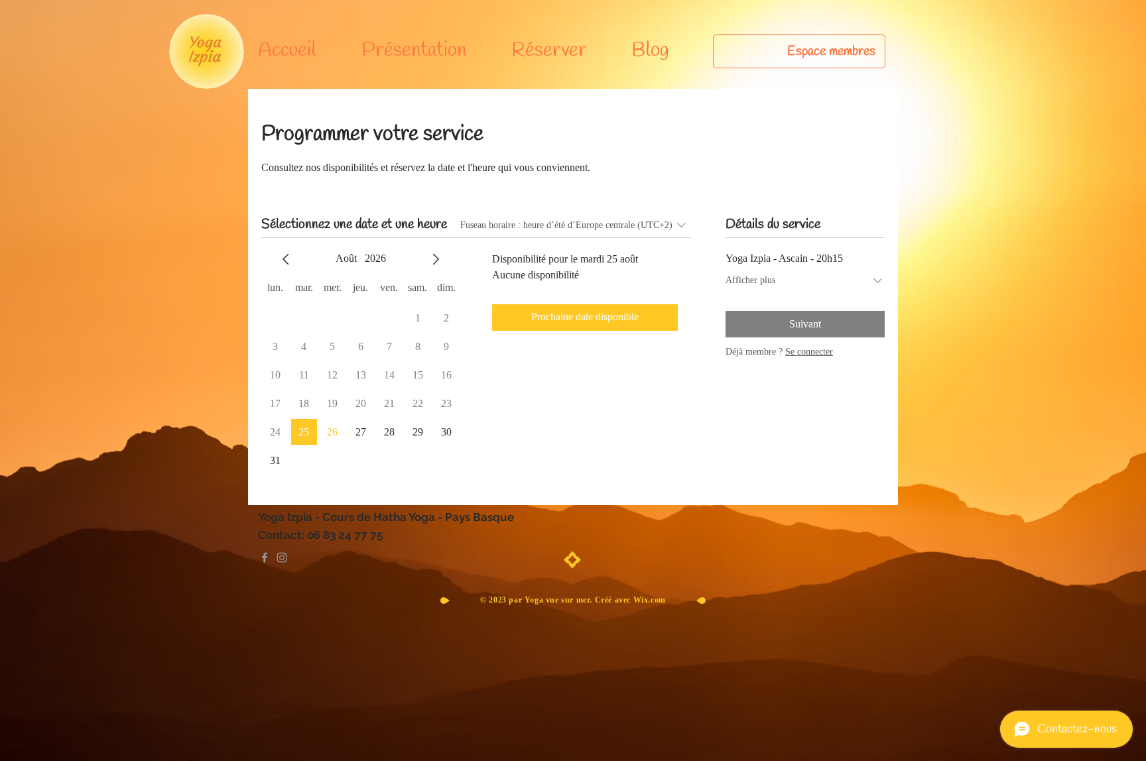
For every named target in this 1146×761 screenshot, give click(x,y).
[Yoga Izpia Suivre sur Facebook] (264, 557)
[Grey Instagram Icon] (281, 557)
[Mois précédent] (286, 259)
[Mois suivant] (436, 259)
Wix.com (649, 600)
